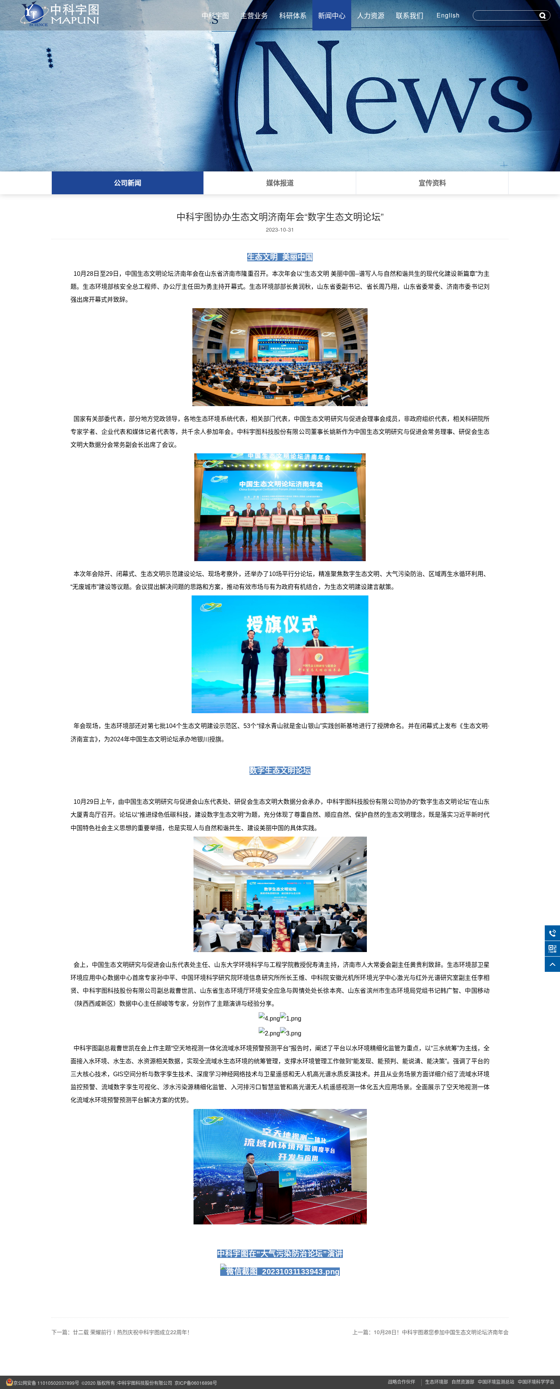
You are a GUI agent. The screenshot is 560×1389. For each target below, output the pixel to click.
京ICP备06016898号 (195, 1382)
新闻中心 (332, 15)
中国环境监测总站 (496, 1381)
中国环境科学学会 (536, 1381)
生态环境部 (436, 1381)
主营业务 (254, 15)
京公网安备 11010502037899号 (46, 1382)
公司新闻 (127, 183)
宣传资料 (432, 183)
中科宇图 (215, 15)
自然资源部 (462, 1381)
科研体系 (293, 15)
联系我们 (409, 15)
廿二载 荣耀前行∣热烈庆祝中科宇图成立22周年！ (132, 1332)
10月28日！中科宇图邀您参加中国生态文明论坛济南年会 (441, 1332)
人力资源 (370, 15)
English (448, 15)
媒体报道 (280, 183)
